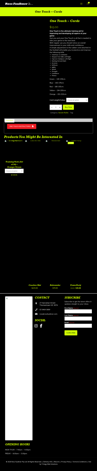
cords (77, 113)
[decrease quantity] (51, 107)
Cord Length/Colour (57, 100)
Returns (57, 462)
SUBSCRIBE (70, 333)
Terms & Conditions (79, 462)
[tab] (9, 120)
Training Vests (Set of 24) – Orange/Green (14, 164)
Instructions (9, 120)
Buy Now (68, 107)
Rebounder (55, 285)
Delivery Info (47, 462)
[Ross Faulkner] (19, 3)
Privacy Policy (66, 462)
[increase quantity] (59, 107)
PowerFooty (75, 285)
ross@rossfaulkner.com (48, 314)
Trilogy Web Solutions (50, 464)
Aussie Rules (63, 112)
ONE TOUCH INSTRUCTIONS (20, 126)
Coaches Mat (35, 285)
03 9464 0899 (45, 310)
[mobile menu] (81, 3)
